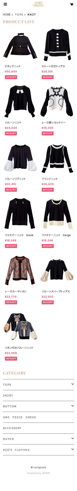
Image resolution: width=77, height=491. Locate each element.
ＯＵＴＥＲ (8, 438)
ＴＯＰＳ (19, 14)
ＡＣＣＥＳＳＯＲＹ (12, 428)
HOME (7, 14)
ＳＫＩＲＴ (8, 395)
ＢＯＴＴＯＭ (9, 406)
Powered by (34, 473)
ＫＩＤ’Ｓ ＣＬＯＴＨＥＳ (16, 449)
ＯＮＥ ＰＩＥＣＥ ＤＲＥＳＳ (19, 417)
